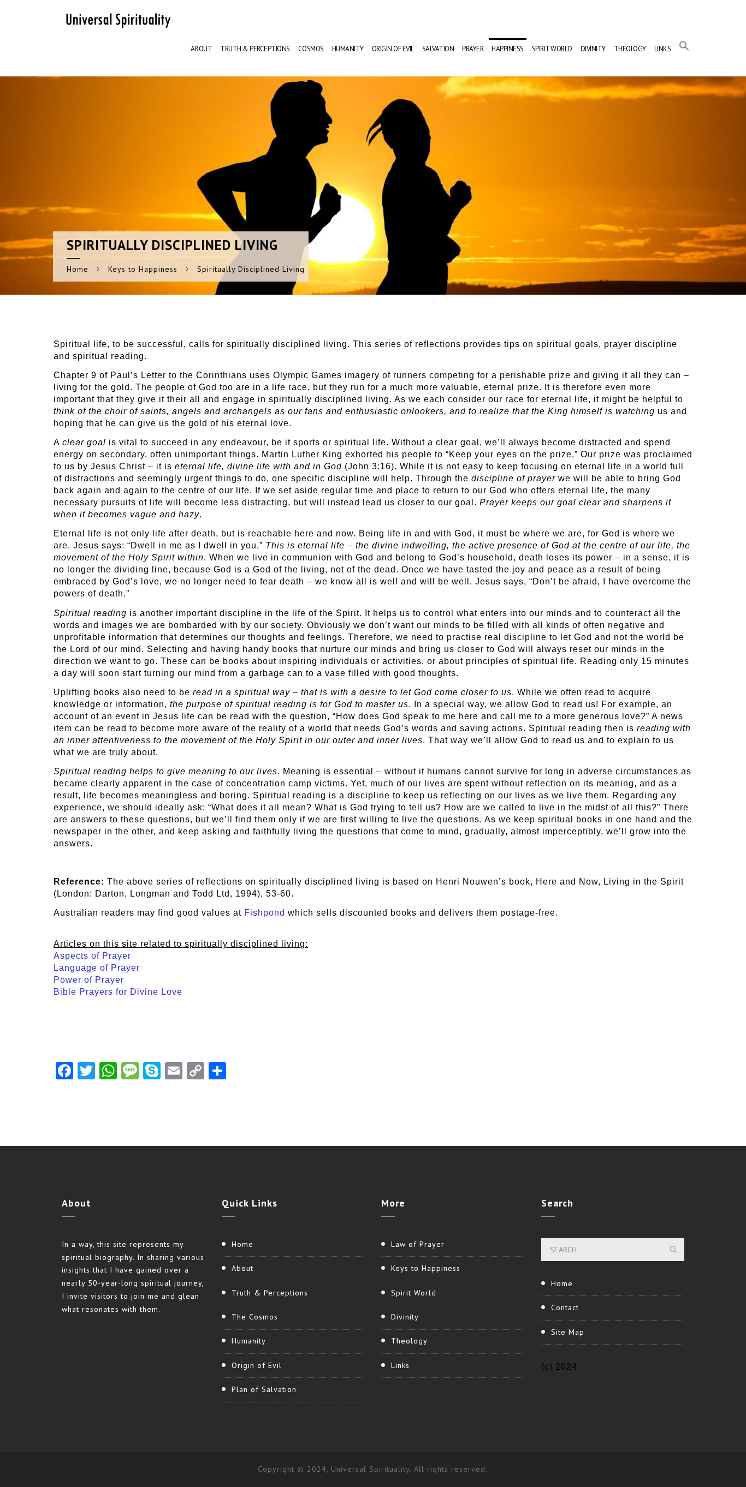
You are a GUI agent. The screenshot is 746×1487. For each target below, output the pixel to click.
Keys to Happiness (142, 269)
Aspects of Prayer (92, 955)
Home (77, 269)
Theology (630, 48)
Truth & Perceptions (255, 48)
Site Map (567, 1332)
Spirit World (552, 48)
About (201, 48)
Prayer (472, 48)
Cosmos (311, 48)
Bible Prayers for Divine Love (118, 991)
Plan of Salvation (264, 1389)
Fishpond (264, 912)
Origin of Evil (393, 48)
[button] (684, 49)
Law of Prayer (418, 1244)
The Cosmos (255, 1317)
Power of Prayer (89, 979)
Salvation (438, 48)
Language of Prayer (97, 967)
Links (662, 48)
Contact (565, 1307)
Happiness (508, 48)
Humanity (348, 48)
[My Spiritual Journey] (116, 19)
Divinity (593, 48)
